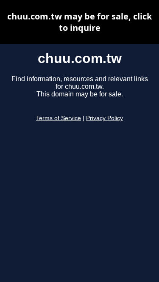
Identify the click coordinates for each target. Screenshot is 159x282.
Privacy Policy (104, 118)
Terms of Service (58, 118)
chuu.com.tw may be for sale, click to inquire (79, 22)
